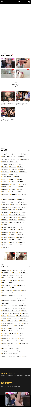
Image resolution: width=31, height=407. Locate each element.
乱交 (10, 318)
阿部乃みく (13, 242)
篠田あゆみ (14, 212)
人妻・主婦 (24, 272)
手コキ (4, 313)
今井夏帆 (5, 219)
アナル (4, 331)
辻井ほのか (22, 194)
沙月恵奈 (5, 169)
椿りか (4, 192)
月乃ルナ (5, 217)
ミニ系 (20, 333)
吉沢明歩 (22, 230)
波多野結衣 (6, 154)
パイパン (5, 298)
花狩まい (21, 240)
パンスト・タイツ (19, 336)
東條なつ (13, 202)
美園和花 (5, 161)
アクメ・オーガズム (21, 325)
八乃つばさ (23, 184)
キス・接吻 (6, 308)
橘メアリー (22, 207)
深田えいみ (5, 194)
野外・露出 (12, 346)
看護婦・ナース (7, 356)
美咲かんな (5, 184)
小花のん (22, 219)
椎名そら (5, 235)
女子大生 (5, 300)
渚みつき (5, 166)
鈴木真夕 (5, 245)
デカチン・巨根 (7, 341)
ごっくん (5, 333)
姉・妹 (4, 328)
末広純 (4, 197)
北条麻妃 (13, 235)
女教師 (16, 341)
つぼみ (4, 199)
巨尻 (19, 295)
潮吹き (12, 283)
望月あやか (5, 230)
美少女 (5, 275)
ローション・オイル (23, 315)
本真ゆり (14, 207)
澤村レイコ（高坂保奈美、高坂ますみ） (12, 227)
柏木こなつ (5, 212)
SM (13, 351)
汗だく (4, 348)
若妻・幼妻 (17, 356)
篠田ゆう (24, 154)
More (29, 56)
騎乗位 (17, 290)
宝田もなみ (5, 204)
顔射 (24, 290)
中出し (14, 270)
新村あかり (15, 159)
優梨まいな (14, 204)
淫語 (10, 320)
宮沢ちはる (20, 237)
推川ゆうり (21, 182)
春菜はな (18, 176)
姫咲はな (5, 174)
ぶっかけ (13, 338)
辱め (4, 305)
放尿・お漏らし (13, 343)
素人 (15, 272)
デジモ (22, 280)
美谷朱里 (14, 194)
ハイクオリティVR (7, 325)
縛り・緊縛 (24, 343)
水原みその (22, 217)
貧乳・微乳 (24, 320)
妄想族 (12, 295)
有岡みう (23, 212)
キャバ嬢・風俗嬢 (7, 323)
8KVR (25, 356)
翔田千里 (13, 189)
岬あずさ (5, 240)
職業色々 (5, 338)
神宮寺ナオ (13, 217)
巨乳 (22, 270)
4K (16, 320)
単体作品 (5, 270)
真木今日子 (12, 199)
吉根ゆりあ (23, 171)
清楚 (15, 353)
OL (24, 303)
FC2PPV (19, 275)
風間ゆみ (13, 179)
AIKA (20, 164)
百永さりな (13, 219)
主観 (4, 315)
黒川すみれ (21, 189)
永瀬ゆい (12, 209)
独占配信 (22, 305)
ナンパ (13, 293)
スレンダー (13, 278)
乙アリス (13, 166)
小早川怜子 (5, 171)
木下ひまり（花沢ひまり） (9, 164)
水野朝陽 (13, 182)
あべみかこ (21, 235)
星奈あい (5, 222)
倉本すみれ (13, 174)
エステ (21, 338)
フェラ (22, 278)
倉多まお (21, 192)
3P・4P (14, 280)
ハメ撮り (5, 280)
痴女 (4, 278)
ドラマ (5, 293)
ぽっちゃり (6, 351)
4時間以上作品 (23, 285)
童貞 (4, 343)
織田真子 (5, 242)
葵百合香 (12, 237)
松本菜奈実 (20, 209)
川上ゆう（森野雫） (7, 176)
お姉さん (21, 293)
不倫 (26, 298)
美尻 (23, 318)
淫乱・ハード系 (7, 290)
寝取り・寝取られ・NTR (9, 285)
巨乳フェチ (25, 341)
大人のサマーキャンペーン (16, 328)
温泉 (11, 348)
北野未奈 (22, 187)
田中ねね (5, 182)
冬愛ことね (21, 202)
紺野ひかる (5, 207)
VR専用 (26, 323)
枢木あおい (14, 171)
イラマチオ (6, 310)
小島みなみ (5, 247)
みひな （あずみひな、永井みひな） (18, 197)
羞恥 (24, 310)
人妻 (17, 318)
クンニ (20, 346)
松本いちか (6, 159)
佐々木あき (22, 169)
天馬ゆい (21, 179)
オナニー (22, 308)
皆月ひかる (13, 169)
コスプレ (16, 303)
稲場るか (5, 202)
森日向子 (5, 187)
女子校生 (14, 288)
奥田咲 (12, 232)
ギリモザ (17, 323)
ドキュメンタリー (16, 298)
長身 (18, 348)
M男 (4, 346)
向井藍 (4, 209)
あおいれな (13, 187)
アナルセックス (7, 353)
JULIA (20, 166)
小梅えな (22, 242)
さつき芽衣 (14, 184)
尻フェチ (24, 313)
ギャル (14, 308)
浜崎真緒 (21, 156)
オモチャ (11, 315)
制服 (13, 300)
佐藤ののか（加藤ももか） (17, 222)
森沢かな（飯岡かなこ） (9, 156)
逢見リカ (13, 245)
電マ (4, 320)
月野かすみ (23, 204)
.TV (15, 2)
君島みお (5, 179)
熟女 (12, 275)
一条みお (5, 214)
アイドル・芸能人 (7, 336)
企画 (4, 295)
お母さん (20, 351)
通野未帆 (21, 199)
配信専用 (21, 300)
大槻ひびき (15, 154)
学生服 (13, 333)
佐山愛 (4, 237)
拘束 (4, 318)
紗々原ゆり (21, 245)
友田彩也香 (5, 224)
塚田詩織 (20, 232)
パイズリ (5, 288)
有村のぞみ (12, 192)
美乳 (4, 283)
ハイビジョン (13, 305)
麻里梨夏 (5, 232)
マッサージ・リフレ (15, 331)
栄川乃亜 (13, 240)
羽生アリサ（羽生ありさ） (17, 214)
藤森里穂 (5, 189)
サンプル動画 (6, 272)
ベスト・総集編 (14, 313)
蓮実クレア (14, 161)
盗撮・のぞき (6, 303)
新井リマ (14, 230)
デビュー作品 (15, 310)
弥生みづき (25, 159)
